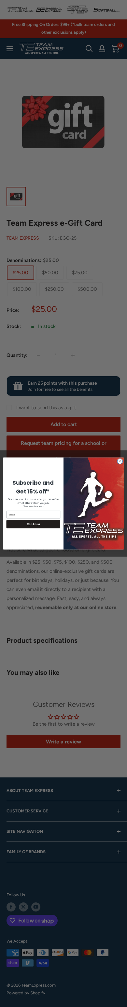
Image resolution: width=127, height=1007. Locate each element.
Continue (33, 524)
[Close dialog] (120, 461)
